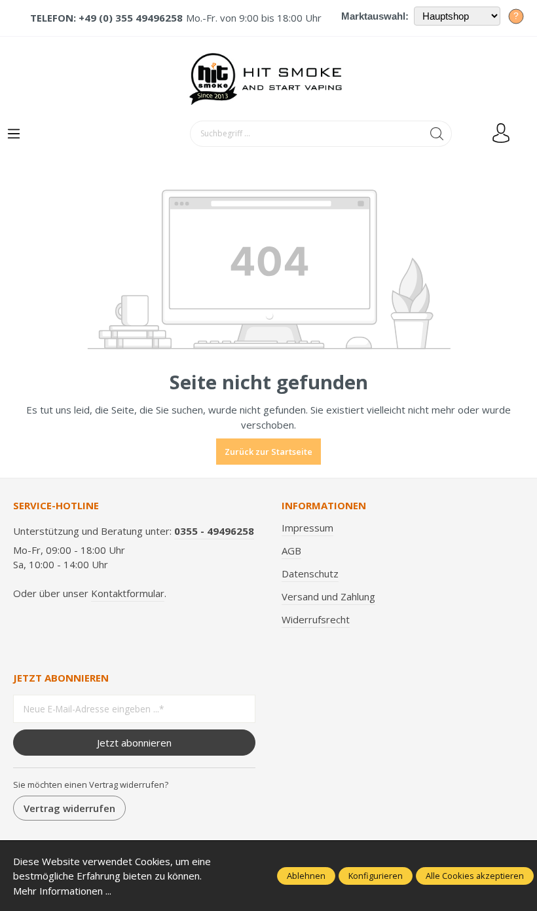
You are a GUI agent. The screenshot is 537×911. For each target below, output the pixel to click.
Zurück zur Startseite (268, 451)
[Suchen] (437, 134)
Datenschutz (310, 573)
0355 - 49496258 (214, 530)
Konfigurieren (375, 876)
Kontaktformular (127, 593)
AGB (291, 550)
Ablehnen (306, 876)
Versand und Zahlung (328, 596)
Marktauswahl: (375, 16)
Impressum (307, 527)
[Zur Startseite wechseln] (268, 79)
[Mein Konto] (501, 133)
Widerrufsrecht (316, 619)
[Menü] (14, 134)
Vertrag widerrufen (69, 808)
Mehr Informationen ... (62, 890)
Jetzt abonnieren (134, 742)
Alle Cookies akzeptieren (475, 876)
